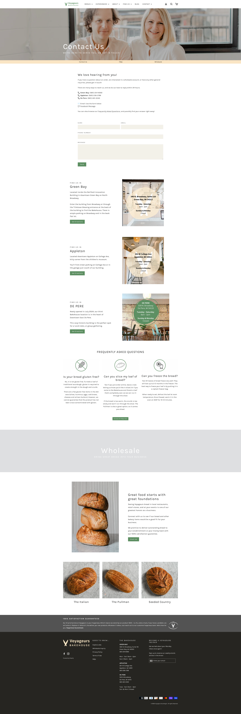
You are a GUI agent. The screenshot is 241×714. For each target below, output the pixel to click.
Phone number (84, 133)
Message (81, 142)
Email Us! (133, 539)
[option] (120, 34)
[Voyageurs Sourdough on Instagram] (68, 653)
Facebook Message (87, 106)
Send (82, 164)
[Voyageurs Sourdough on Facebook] (64, 653)
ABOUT (115, 4)
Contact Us (83, 62)
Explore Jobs (97, 645)
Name (80, 123)
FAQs (120, 62)
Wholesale (158, 62)
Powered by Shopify (68, 658)
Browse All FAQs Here (120, 419)
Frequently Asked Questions (109, 111)
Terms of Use (97, 655)
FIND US (126, 4)
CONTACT (146, 4)
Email (123, 123)
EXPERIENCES (102, 4)
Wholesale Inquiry (99, 648)
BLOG (137, 4)
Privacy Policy (97, 652)
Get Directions (77, 222)
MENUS (88, 4)
